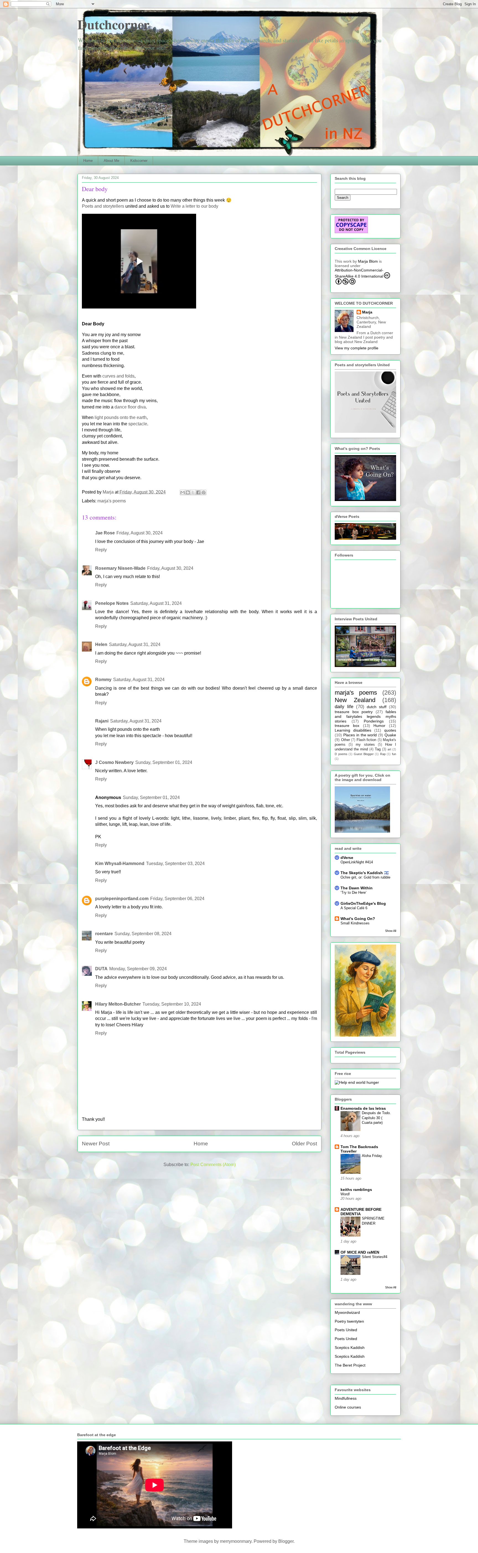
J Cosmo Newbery (114, 762)
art (389, 749)
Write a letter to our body (194, 206)
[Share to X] (193, 492)
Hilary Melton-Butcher (118, 1004)
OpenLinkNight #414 (357, 862)
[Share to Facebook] (198, 492)
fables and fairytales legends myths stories (365, 716)
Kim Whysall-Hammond (119, 863)
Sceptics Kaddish (350, 1347)
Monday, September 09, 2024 (138, 968)
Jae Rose (105, 533)
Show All (390, 930)
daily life (344, 706)
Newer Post (96, 1143)
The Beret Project (350, 1365)
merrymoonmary (235, 1541)
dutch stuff (376, 707)
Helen (101, 644)
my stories (365, 745)
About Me (111, 161)
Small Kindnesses (355, 923)
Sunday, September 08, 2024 (143, 933)
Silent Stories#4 (374, 1257)
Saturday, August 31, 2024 (156, 603)
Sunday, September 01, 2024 (163, 762)
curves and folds (118, 376)
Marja (367, 312)
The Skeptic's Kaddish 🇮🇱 (365, 873)
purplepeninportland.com (122, 898)
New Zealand (355, 700)
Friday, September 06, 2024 (177, 898)
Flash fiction (366, 740)
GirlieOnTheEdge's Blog (363, 903)
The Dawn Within (357, 888)
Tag (378, 749)
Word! (345, 1194)
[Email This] (182, 492)
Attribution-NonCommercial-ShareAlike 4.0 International (359, 273)
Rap (383, 754)
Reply (101, 549)
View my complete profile (356, 348)
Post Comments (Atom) (213, 1164)
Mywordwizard (347, 1312)
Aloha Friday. (372, 1156)
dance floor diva (130, 407)
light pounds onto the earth (121, 417)
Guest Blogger (364, 754)
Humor (379, 725)
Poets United (346, 1330)
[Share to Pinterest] (203, 492)
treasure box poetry (354, 712)
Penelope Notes (112, 603)
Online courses (348, 1407)
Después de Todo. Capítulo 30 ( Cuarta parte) (376, 1118)
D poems (341, 754)
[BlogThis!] (188, 492)
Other (345, 740)
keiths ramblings (356, 1189)
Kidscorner (138, 161)
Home (88, 161)
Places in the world (360, 735)
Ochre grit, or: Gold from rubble (365, 877)
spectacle (137, 423)
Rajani (101, 721)
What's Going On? (358, 918)
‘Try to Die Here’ (354, 892)
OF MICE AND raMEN (360, 1252)
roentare (104, 933)
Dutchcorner (113, 24)
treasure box (347, 725)
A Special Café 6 (354, 908)
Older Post (304, 1143)
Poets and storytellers (103, 206)
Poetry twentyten (349, 1321)
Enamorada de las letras (363, 1108)
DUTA (101, 968)
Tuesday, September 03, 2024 (175, 863)
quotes (390, 730)
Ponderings (374, 721)
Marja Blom (368, 261)
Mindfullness (346, 1398)
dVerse (347, 857)
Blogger (285, 1541)
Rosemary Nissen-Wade (120, 568)
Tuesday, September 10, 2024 (171, 1004)
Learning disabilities (353, 730)
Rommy (103, 679)
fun (394, 754)
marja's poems (111, 501)
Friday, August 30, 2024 (139, 533)
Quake (390, 735)
